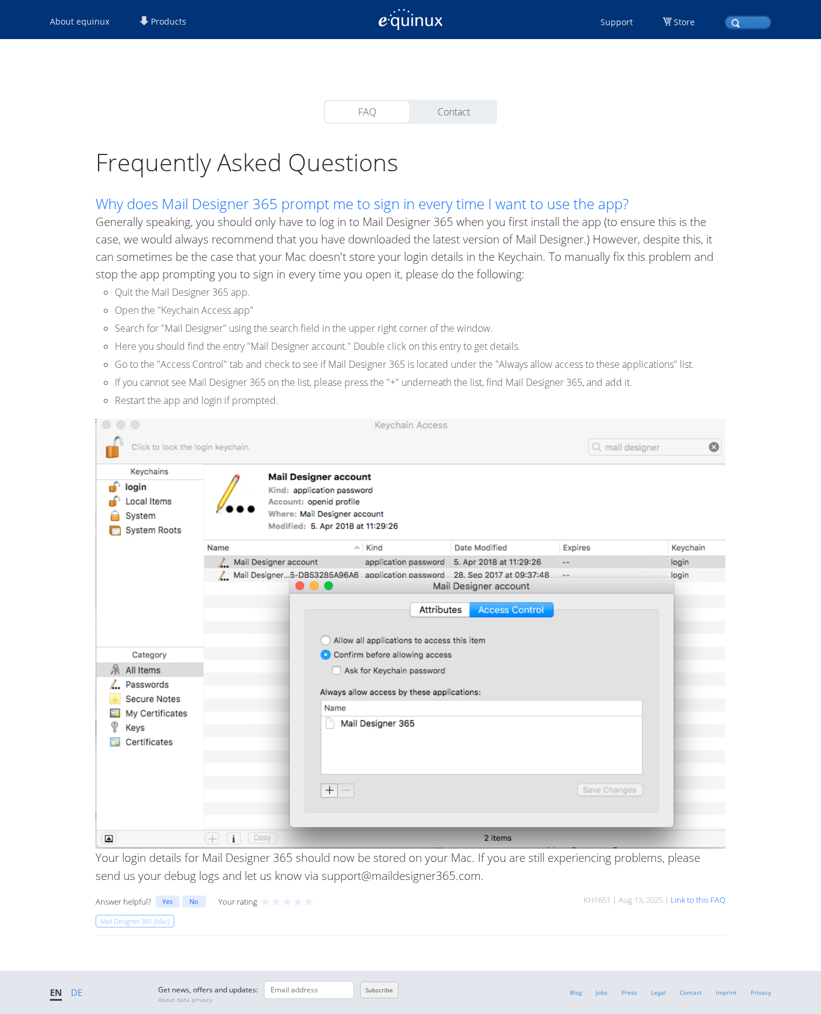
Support (616, 22)
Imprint (726, 992)
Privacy (761, 992)
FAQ (367, 111)
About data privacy (185, 999)
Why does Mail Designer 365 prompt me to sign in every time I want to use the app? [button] (362, 204)
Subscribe (379, 990)
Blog (576, 992)
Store (684, 22)
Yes (167, 901)
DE (76, 992)
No (193, 901)
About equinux (79, 21)
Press (629, 992)
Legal (658, 992)
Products (167, 21)
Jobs (602, 992)
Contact (454, 111)
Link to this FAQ (698, 899)
